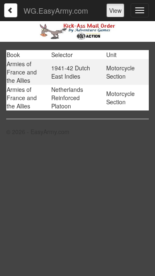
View (115, 10)
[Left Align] (10, 10)
